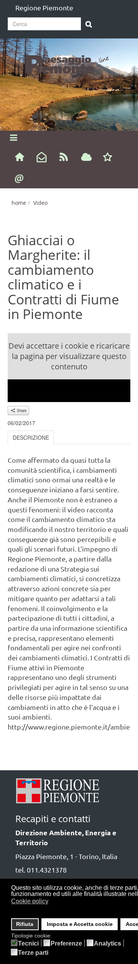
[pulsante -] (89, 24)
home (19, 202)
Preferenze (66, 944)
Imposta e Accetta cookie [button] (80, 924)
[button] (53, 902)
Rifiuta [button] (24, 924)
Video (40, 202)
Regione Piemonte (44, 7)
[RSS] (64, 156)
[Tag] (86, 157)
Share (21, 410)
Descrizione (31, 437)
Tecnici (28, 944)
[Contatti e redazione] (19, 178)
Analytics (107, 944)
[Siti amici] (107, 157)
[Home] (19, 156)
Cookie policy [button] (29, 901)
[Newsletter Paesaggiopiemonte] (41, 157)
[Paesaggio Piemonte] (69, 63)
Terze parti (33, 953)
